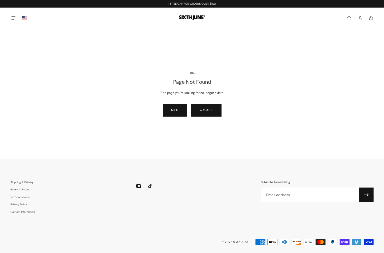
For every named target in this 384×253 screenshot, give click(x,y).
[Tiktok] (150, 186)
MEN (175, 110)
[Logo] (192, 17)
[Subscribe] (366, 195)
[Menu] (13, 18)
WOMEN (206, 110)
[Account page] (360, 18)
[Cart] (371, 18)
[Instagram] (138, 186)
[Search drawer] (349, 18)
